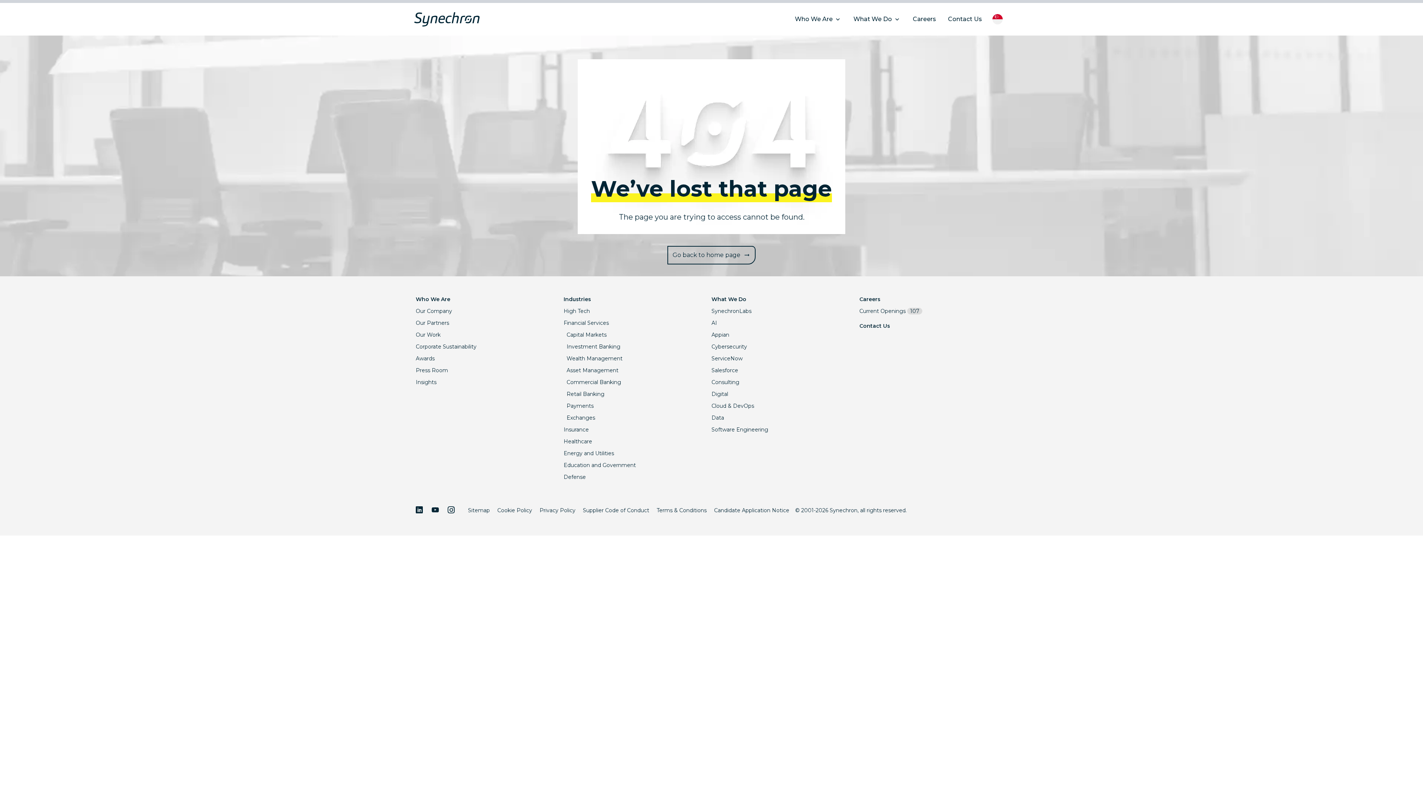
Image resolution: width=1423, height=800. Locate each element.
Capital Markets (587, 334)
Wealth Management (595, 358)
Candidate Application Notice (751, 510)
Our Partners (432, 323)
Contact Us (874, 326)
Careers (869, 299)
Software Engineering (740, 429)
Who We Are (433, 299)
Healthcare (578, 441)
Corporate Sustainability (446, 346)
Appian (720, 334)
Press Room (432, 370)
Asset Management (592, 370)
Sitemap (479, 510)
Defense (575, 477)
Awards (425, 358)
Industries (577, 299)
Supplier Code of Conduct (616, 510)
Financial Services (586, 323)
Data (718, 417)
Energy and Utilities (589, 453)
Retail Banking (585, 394)
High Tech (577, 311)
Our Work (428, 334)
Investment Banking (593, 346)
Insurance (576, 429)
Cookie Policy (514, 510)
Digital (720, 394)
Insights (426, 382)
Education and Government (600, 465)
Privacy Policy (557, 510)
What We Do (729, 299)
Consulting (725, 382)
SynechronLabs (732, 311)
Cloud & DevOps (733, 406)
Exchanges (581, 417)
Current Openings (889, 311)
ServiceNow (727, 358)
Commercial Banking (594, 382)
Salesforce (725, 370)
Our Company (434, 311)
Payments (580, 406)
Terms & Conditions (682, 510)
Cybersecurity (729, 346)
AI (714, 323)
